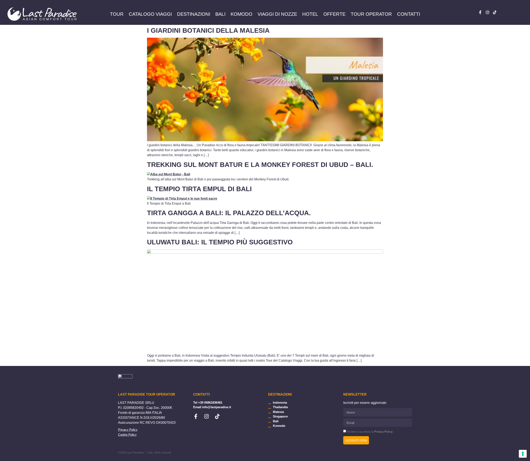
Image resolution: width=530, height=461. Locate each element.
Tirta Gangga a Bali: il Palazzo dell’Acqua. (229, 213)
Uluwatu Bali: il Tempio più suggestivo (220, 242)
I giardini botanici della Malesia (208, 30)
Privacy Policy (127, 429)
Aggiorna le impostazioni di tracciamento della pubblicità (149, 439)
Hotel (310, 14)
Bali (220, 14)
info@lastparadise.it (216, 407)
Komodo (241, 14)
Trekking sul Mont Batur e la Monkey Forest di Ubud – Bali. (260, 164)
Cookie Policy (127, 434)
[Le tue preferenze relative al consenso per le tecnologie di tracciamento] (523, 454)
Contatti (408, 14)
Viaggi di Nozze (277, 14)
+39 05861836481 (210, 402)
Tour (117, 14)
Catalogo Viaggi (150, 14)
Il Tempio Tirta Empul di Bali (199, 189)
